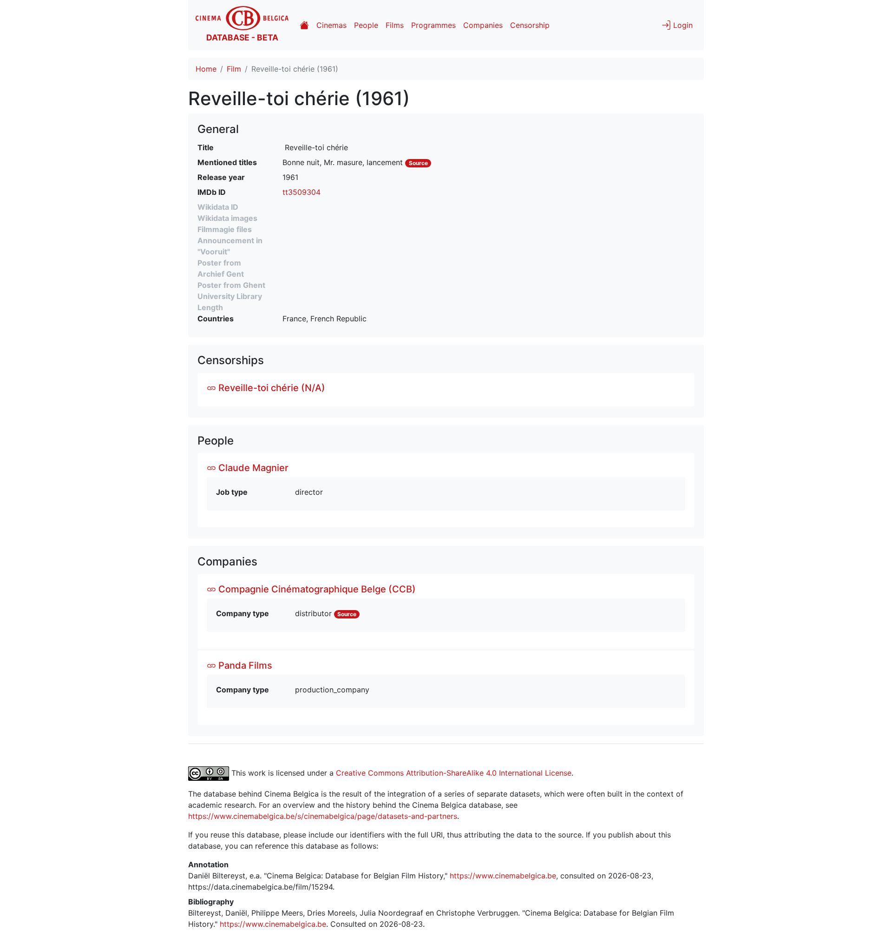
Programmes (433, 25)
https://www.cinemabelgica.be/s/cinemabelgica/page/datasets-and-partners (322, 816)
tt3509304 (301, 192)
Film (234, 68)
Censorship (530, 25)
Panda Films (244, 665)
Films (395, 25)
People (366, 25)
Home (206, 68)
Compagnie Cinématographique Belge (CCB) (316, 589)
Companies (483, 25)
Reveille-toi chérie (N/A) (270, 387)
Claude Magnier (252, 467)
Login (682, 25)
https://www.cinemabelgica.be (503, 875)
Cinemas (331, 25)
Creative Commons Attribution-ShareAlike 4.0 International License (453, 773)
